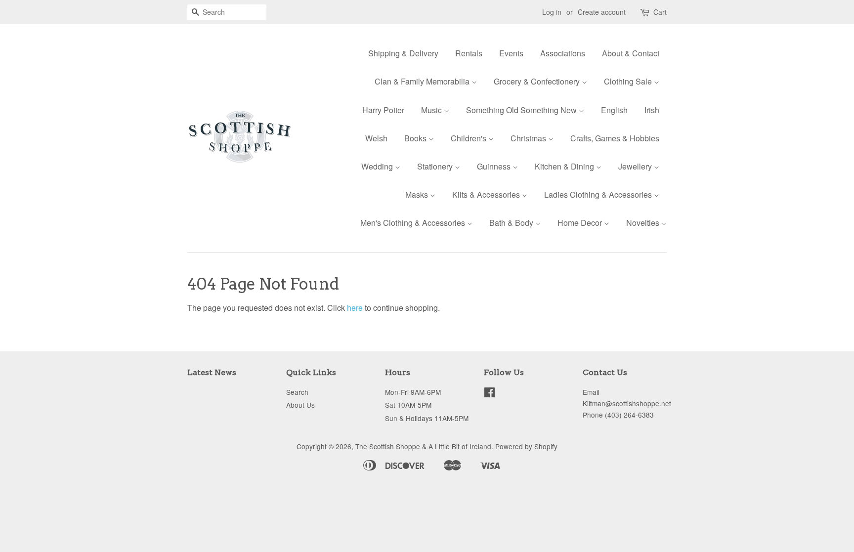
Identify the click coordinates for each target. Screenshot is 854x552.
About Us (300, 405)
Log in (551, 12)
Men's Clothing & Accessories (413, 222)
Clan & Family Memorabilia (423, 81)
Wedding (378, 166)
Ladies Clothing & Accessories (599, 194)
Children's (469, 138)
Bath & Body (512, 222)
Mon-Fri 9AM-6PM (413, 392)
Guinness (494, 166)
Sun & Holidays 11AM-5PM (427, 418)
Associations (562, 53)
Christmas (529, 138)
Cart (660, 12)
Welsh (376, 138)
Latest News (211, 372)
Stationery (436, 166)
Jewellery (636, 166)
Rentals (468, 53)
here (355, 307)
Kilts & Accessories (487, 194)
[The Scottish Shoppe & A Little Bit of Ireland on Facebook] (489, 394)
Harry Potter (383, 110)
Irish (651, 110)
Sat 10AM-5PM (408, 405)
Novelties (643, 222)
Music (432, 110)
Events (511, 53)
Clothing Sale (629, 81)
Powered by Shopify (526, 446)
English (614, 110)
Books (416, 138)
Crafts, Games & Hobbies (614, 138)
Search (297, 392)
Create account (602, 12)
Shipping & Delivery (403, 53)
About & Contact (630, 53)
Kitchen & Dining (565, 166)
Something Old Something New (522, 110)
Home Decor (580, 222)
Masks (417, 194)
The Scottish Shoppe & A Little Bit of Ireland (423, 446)
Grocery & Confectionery (538, 81)
